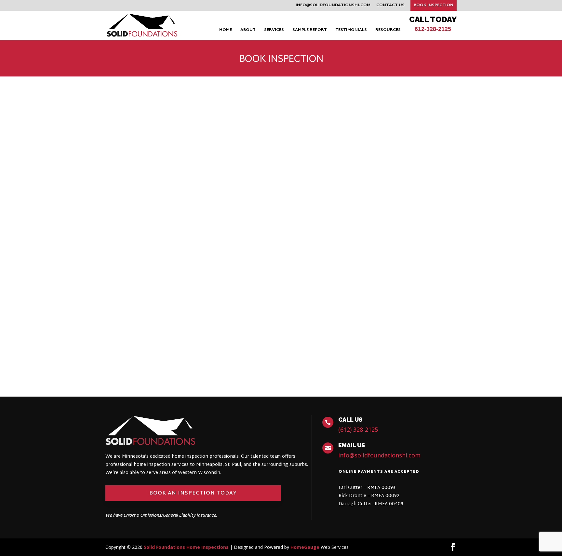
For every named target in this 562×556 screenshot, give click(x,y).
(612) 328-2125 (358, 429)
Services (274, 31)
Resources (388, 31)
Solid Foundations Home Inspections (186, 547)
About (248, 31)
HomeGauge (304, 547)
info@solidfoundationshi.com (333, 6)
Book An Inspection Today (193, 493)
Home (225, 31)
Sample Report (309, 31)
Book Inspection (433, 5)
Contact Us (390, 6)
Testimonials (351, 31)
